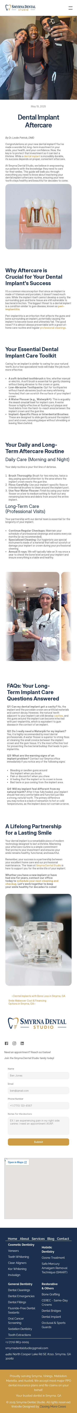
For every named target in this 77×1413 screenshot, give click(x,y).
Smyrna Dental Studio (48, 865)
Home (12, 1239)
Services (38, 1239)
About (24, 1239)
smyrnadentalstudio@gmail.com (26, 1348)
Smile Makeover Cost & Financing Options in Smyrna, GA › (27, 1002)
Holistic (47, 1247)
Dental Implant (52, 1317)
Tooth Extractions (19, 1335)
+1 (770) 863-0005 (17, 1342)
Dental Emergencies (21, 1296)
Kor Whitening (17, 1269)
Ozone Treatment (53, 1257)
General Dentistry (20, 1284)
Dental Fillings (17, 1302)
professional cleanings (53, 327)
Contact (63, 1239)
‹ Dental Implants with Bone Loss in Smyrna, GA (38, 995)
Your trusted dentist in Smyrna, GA (38, 1395)
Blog (50, 1239)
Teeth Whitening (18, 1257)
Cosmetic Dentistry (21, 1244)
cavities (58, 715)
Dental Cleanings (19, 1290)
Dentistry (48, 1251)
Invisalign (14, 1275)
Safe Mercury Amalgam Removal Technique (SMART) (55, 1268)
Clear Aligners (17, 1263)
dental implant (32, 156)
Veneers (13, 1250)
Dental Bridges (51, 1310)
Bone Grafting (51, 1294)
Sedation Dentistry (20, 1329)
